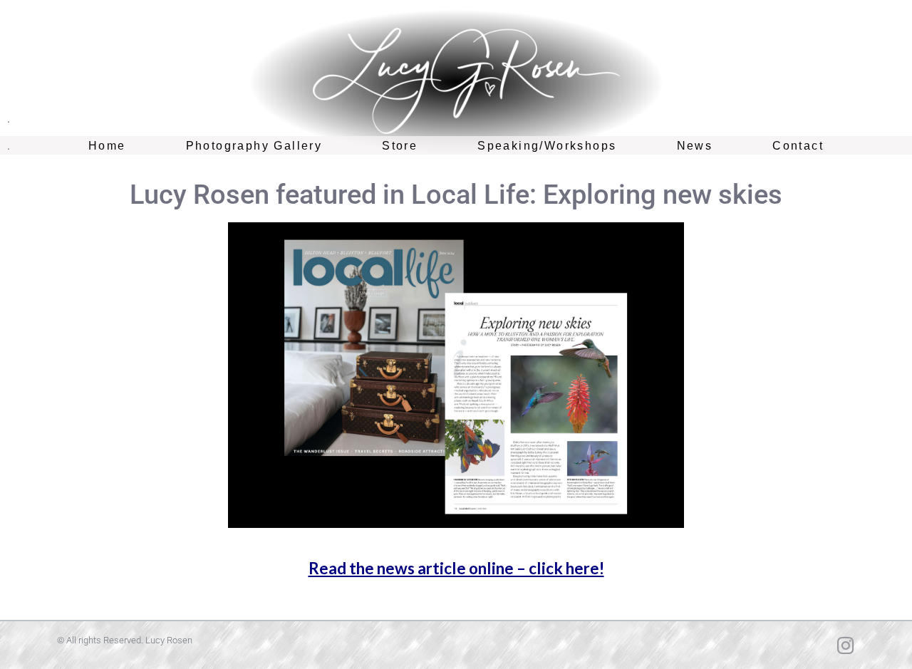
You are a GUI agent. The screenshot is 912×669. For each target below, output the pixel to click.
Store (400, 146)
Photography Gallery (254, 146)
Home (107, 146)
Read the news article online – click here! (456, 568)
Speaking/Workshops (546, 146)
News (695, 146)
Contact (798, 146)
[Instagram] (845, 645)
